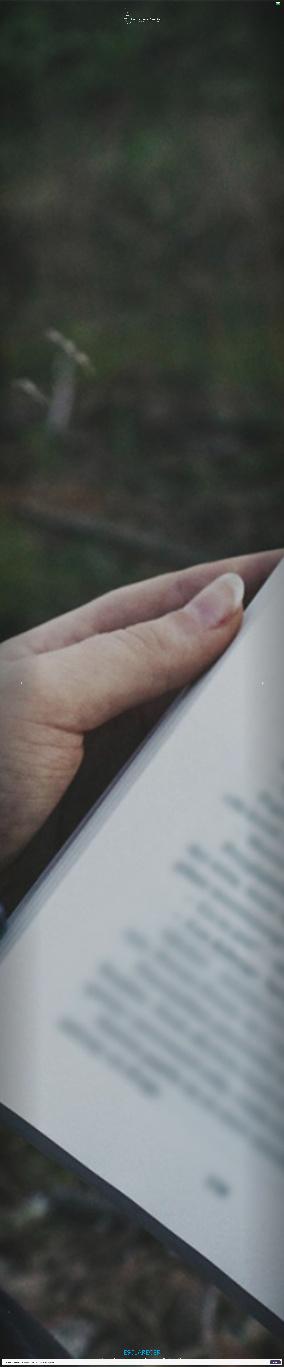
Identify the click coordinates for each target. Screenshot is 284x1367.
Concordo (275, 1362)
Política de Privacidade (46, 1362)
